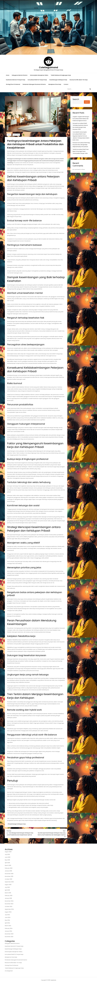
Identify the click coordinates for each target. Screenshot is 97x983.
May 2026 (7, 860)
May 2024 (7, 920)
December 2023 (9, 934)
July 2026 (7, 854)
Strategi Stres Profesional (13, 84)
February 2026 (8, 868)
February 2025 (8, 895)
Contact (66, 84)
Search (76, 99)
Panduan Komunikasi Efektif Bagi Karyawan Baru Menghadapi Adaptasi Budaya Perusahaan (81, 144)
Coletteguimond (48, 67)
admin (9, 135)
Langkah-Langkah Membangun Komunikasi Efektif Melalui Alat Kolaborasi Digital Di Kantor (81, 118)
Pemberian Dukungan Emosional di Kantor (34, 84)
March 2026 (8, 865)
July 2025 (7, 887)
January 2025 (8, 898)
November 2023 (9, 936)
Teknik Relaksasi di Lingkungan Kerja (61, 75)
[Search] (90, 89)
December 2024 (9, 901)
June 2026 (7, 857)
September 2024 (9, 909)
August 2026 (8, 851)
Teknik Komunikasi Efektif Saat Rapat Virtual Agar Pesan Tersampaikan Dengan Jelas (81, 151)
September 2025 (9, 882)
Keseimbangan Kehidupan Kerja (58, 80)
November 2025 (9, 876)
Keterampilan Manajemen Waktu (39, 75)
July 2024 (7, 914)
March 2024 (8, 925)
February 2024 (8, 928)
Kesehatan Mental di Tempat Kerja (15, 80)
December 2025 (9, 873)
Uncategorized (9, 971)
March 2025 (8, 893)
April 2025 (7, 890)
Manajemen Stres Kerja (54, 84)
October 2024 (8, 906)
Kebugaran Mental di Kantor (20, 75)
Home (7, 75)
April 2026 (7, 862)
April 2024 (7, 923)
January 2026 (8, 871)
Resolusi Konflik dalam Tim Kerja (79, 80)
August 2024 (8, 912)
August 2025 (8, 884)
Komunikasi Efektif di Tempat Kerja (37, 80)
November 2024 (9, 904)
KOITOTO (53, 980)
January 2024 (8, 931)
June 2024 (7, 917)
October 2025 (8, 879)
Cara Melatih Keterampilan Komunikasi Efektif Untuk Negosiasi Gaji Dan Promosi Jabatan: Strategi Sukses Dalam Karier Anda (81, 136)
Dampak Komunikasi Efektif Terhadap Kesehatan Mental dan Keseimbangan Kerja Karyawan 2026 (80, 126)
